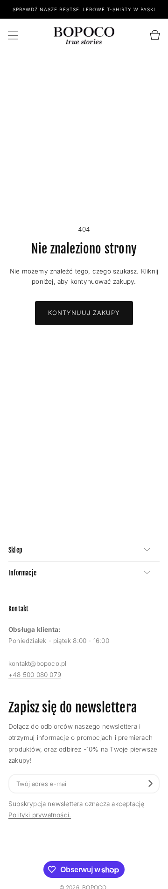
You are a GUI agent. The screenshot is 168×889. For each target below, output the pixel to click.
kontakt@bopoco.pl (37, 663)
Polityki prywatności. (39, 815)
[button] (13, 35)
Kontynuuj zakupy (84, 312)
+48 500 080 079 (34, 674)
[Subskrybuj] (150, 783)
